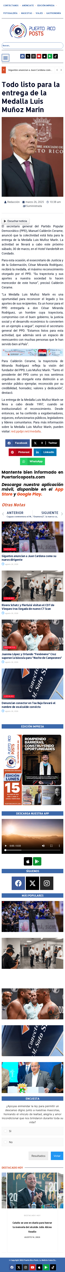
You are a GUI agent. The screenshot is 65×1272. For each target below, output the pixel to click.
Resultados (38, 1155)
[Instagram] (33, 56)
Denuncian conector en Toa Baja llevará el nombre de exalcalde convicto (29, 704)
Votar (57, 1155)
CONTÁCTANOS (10, 5)
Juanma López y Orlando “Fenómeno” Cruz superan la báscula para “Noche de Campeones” (32, 655)
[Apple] (44, 56)
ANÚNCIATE (28, 5)
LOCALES (9, 598)
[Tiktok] (55, 56)
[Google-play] (50, 56)
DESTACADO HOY (32, 1215)
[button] (5, 58)
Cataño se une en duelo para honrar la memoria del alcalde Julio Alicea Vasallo (32, 1227)
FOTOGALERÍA (10, 13)
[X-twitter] (28, 56)
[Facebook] (22, 56)
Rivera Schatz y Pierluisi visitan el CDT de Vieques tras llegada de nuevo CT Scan (28, 606)
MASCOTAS (26, 13)
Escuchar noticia (17, 221)
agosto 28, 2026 (11, 564)
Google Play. (29, 494)
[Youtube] (39, 56)
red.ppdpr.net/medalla (26, 431)
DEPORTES (9, 549)
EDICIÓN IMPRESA (45, 5)
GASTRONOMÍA (53, 13)
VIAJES (39, 13)
